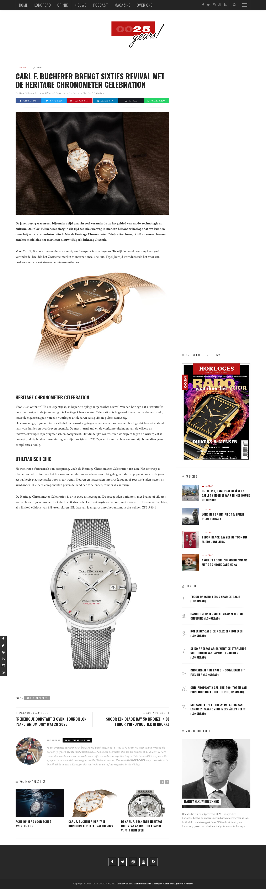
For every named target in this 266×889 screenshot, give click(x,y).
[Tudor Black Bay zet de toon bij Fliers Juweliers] (190, 539)
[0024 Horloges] (133, 35)
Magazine (123, 5)
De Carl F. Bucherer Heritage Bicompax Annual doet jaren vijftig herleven (141, 825)
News (23, 67)
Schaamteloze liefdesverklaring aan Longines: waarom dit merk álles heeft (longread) (218, 709)
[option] (40, 808)
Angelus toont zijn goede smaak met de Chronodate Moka (224, 562)
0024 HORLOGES (135, 760)
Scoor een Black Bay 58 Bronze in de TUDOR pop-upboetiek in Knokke (137, 721)
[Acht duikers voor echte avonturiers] (40, 803)
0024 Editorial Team (50, 93)
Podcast (100, 5)
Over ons (145, 5)
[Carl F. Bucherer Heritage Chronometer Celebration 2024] (92, 803)
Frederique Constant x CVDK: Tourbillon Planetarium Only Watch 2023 (51, 721)
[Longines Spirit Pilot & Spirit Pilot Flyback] (190, 516)
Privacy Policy (125, 883)
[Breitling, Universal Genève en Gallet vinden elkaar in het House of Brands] (190, 493)
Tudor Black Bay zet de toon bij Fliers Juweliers (224, 539)
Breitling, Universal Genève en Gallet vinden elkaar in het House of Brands (226, 495)
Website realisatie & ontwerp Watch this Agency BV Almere (163, 883)
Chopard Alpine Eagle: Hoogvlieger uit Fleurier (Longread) (217, 672)
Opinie (62, 5)
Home (23, 5)
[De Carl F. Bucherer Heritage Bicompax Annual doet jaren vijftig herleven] (145, 803)
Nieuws (80, 5)
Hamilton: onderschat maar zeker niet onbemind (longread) (217, 616)
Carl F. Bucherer (97, 93)
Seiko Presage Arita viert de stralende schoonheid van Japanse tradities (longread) (218, 652)
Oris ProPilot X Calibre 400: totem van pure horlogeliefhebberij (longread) (218, 689)
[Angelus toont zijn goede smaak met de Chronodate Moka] (190, 562)
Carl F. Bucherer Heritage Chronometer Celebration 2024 (90, 823)
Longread (42, 5)
